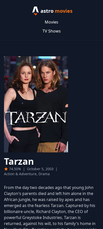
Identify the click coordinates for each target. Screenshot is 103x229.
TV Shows (51, 31)
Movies (51, 22)
